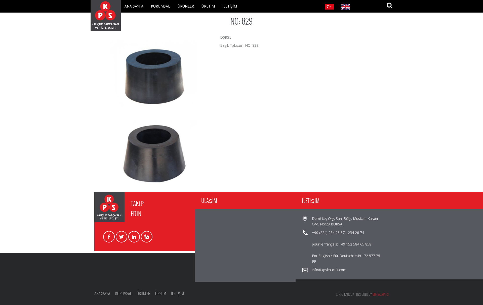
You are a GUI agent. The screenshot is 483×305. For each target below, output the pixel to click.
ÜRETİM (208, 6)
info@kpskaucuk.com (329, 269)
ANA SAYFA (134, 6)
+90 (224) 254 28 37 (328, 232)
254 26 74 (356, 232)
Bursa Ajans (381, 294)
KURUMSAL (160, 6)
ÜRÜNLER (186, 6)
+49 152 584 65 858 (355, 244)
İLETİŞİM (229, 6)
